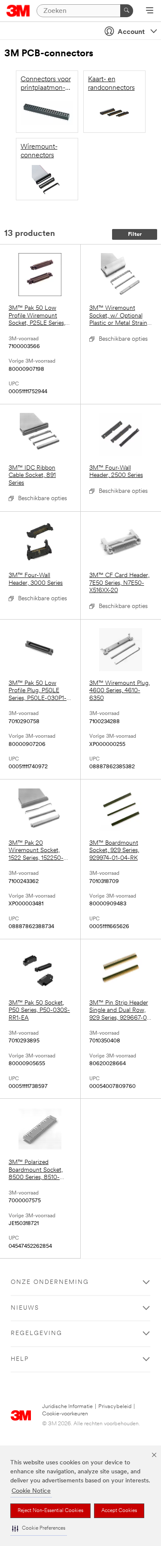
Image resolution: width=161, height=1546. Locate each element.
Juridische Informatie (67, 1406)
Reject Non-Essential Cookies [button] (50, 1510)
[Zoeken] (126, 10)
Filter (135, 234)
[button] (38, 1529)
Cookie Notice (31, 1491)
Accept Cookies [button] (119, 1510)
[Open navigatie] (149, 11)
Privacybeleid (114, 1406)
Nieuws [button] (25, 1308)
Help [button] (20, 1359)
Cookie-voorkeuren (65, 1414)
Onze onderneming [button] (50, 1282)
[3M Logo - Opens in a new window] (18, 10)
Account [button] (131, 32)
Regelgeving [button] (36, 1333)
